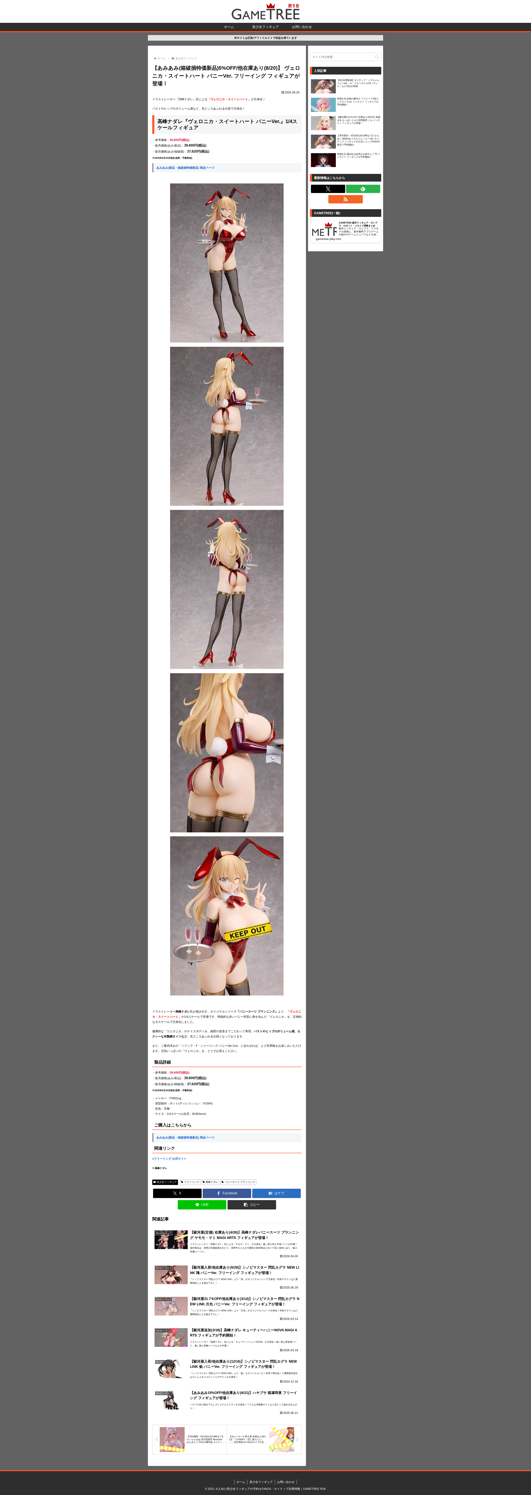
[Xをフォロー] (328, 189)
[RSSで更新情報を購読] (345, 199)
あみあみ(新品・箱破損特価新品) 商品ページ (185, 167)
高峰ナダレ (212, 1182)
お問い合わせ (286, 1482)
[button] (252, 1204)
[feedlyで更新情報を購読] (363, 189)
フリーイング (191, 1182)
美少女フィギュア (167, 1182)
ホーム (240, 1482)
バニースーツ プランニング (240, 1182)
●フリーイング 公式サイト (169, 1158)
